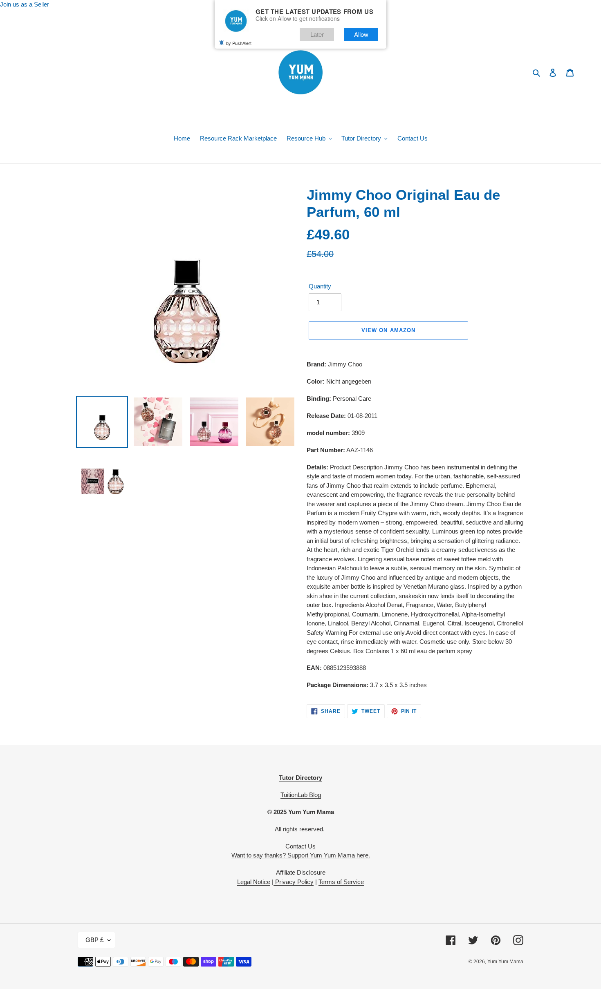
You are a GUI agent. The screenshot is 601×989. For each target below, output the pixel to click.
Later (317, 34)
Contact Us (300, 846)
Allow (361, 34)
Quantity (320, 286)
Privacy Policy (294, 881)
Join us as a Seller (24, 4)
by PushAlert (238, 43)
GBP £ (94, 939)
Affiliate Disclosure (300, 872)
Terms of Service (341, 881)
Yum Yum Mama (505, 961)
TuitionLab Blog (300, 794)
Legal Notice (253, 881)
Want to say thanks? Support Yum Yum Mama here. (300, 855)
